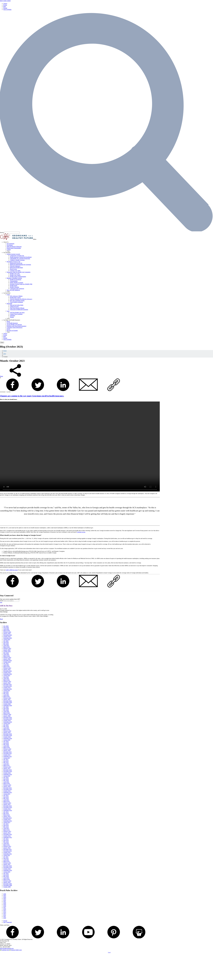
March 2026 (6, 630)
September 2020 (7, 705)
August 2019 (6, 723)
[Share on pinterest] (113, 938)
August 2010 (6, 872)
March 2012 (6, 845)
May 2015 (6, 798)
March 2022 (6, 680)
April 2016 (6, 782)
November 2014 (7, 807)
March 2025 (6, 647)
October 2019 (7, 720)
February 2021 (7, 698)
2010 (4, 918)
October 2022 (7, 672)
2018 (4, 906)
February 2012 (7, 846)
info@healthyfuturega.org (7, 948)
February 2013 (7, 831)
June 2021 (6, 692)
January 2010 (6, 882)
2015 (4, 910)
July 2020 (5, 707)
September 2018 (7, 738)
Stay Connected (7, 922)
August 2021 (6, 690)
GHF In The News (6, 605)
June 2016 (6, 779)
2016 (4, 909)
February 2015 (7, 803)
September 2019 (7, 722)
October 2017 (7, 755)
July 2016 (5, 777)
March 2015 (6, 801)
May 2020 (6, 710)
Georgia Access (81, 532)
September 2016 (7, 774)
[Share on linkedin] (63, 390)
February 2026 (7, 632)
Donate (5, 8)
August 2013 (6, 822)
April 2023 (6, 665)
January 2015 (6, 804)
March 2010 (6, 879)
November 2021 (7, 686)
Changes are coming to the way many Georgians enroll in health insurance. (32, 396)
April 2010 (6, 878)
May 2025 (6, 644)
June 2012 (6, 840)
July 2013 (5, 824)
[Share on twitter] (37, 390)
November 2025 (7, 635)
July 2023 (5, 663)
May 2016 (6, 780)
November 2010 (7, 867)
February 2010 (7, 881)
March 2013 (6, 830)
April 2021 (6, 695)
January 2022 (6, 683)
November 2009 (7, 885)
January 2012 (6, 848)
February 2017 (7, 767)
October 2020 (7, 704)
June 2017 (6, 761)
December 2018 (7, 734)
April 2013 (6, 828)
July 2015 (5, 795)
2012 (4, 915)
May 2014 (6, 813)
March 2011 (6, 861)
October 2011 (6, 852)
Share (1, 376)
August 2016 (6, 776)
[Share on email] (88, 390)
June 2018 (6, 743)
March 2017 (6, 765)
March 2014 (6, 815)
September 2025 (7, 638)
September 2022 (7, 674)
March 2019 (6, 729)
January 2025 (6, 650)
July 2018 (5, 741)
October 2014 (7, 809)
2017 (4, 907)
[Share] (15, 376)
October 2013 (7, 819)
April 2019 (6, 728)
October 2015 (7, 791)
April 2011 (6, 860)
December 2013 (7, 818)
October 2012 (7, 836)
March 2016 (6, 783)
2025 (4, 895)
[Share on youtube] (88, 938)
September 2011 (7, 854)
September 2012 (7, 837)
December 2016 (7, 770)
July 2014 (5, 812)
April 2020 (6, 711)
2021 (4, 901)
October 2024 (7, 651)
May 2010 (6, 876)
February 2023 (7, 668)
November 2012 (7, 834)
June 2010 (6, 875)
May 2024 (6, 653)
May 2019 (6, 726)
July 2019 (5, 725)
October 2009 (7, 887)
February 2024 (7, 657)
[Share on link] (113, 390)
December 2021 (7, 684)
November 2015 (7, 789)
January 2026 (6, 633)
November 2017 (7, 753)
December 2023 (7, 660)
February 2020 (7, 714)
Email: (1, 600)
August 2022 (6, 675)
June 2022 (6, 677)
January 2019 (6, 732)
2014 (4, 912)
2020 (4, 903)
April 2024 (6, 654)
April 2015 (6, 800)
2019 (4, 904)
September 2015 (7, 792)
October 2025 (7, 636)
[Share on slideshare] (138, 938)
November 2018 (7, 735)
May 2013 (6, 827)
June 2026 (6, 627)
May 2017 (6, 762)
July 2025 (5, 641)
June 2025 (6, 642)
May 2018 (6, 744)
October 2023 (7, 662)
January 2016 (6, 786)
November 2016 (7, 771)
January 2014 (6, 816)
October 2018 (7, 737)
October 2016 (7, 773)
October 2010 (7, 869)
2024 (4, 897)
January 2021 (6, 699)
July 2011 (5, 857)
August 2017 (6, 758)
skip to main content (5, 0)
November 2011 (7, 851)
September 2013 (7, 821)
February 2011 (7, 863)
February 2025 (7, 648)
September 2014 (7, 810)
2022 (4, 900)
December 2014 (7, 806)
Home (5, 350)
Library (5, 3)
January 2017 (6, 768)
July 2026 (5, 626)
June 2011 (6, 858)
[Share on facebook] (12, 390)
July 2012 (5, 839)
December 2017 (7, 752)
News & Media (7, 9)
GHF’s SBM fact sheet (12, 570)
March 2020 (6, 713)
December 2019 (7, 717)
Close (2, 342)
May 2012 (6, 842)
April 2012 (6, 843)
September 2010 (7, 870)
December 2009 (7, 884)
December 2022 (7, 671)
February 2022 (7, 681)
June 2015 (6, 797)
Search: (2, 232)
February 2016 (7, 785)
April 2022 (6, 678)
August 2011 (6, 855)
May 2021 (6, 693)
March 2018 (6, 747)
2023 (4, 353)
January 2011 (6, 864)
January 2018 (6, 750)
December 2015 (7, 788)
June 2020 (6, 708)
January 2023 (6, 669)
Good (109, 952)
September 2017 (7, 756)
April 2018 (6, 746)
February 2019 (7, 731)
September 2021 (7, 689)
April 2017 (6, 764)
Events (5, 5)
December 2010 (7, 866)
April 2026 (6, 629)
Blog (4, 6)
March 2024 (6, 656)
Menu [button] (34, 239)
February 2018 (7, 749)
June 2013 (6, 825)
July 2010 (5, 873)
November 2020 (7, 702)
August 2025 (6, 639)
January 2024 (6, 659)
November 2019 (7, 719)
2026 (4, 894)
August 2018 (6, 740)
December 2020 (7, 701)
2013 (4, 913)
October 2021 (7, 687)
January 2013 (6, 833)
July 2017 (5, 759)
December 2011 (7, 849)
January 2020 (6, 716)
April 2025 (6, 645)
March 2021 (6, 696)
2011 (4, 916)
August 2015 (6, 794)
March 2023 (6, 666)
